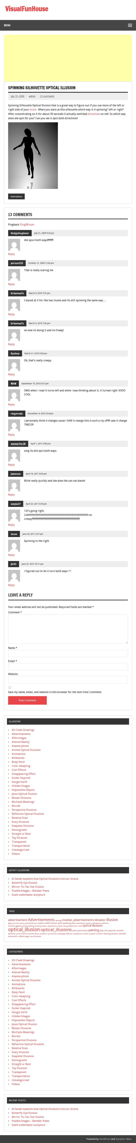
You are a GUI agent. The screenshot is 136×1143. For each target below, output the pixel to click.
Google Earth (19, 782)
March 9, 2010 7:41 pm (39, 293)
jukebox (41, 923)
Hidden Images (21, 786)
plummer (12, 934)
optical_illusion (24, 929)
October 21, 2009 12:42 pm (41, 263)
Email (12, 661)
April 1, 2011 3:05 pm (41, 443)
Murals (16, 805)
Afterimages (19, 738)
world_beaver (35, 936)
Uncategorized (20, 849)
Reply (11, 254)
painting (93, 930)
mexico (89, 923)
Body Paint (18, 762)
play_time (112, 930)
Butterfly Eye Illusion (24, 882)
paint (74, 930)
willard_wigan (24, 936)
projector (43, 934)
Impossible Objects (23, 790)
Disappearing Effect (23, 774)
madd (59, 923)
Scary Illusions (20, 821)
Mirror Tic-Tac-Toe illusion (28, 886)
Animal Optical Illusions (26, 750)
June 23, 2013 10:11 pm (32, 564)
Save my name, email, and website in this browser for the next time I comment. (55, 692)
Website (13, 674)
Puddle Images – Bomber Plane (30, 890)
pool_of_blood (22, 934)
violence (99, 934)
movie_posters (41, 926)
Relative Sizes (20, 817)
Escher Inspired (21, 778)
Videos (16, 853)
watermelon (13, 936)
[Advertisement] (68, 58)
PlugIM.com (27, 224)
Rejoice (69, 934)
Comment (15, 612)
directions (94, 113)
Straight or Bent (21, 833)
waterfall (122, 934)
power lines (34, 934)
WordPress (104, 1139)
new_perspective (70, 926)
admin (32, 96)
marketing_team (69, 923)
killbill (47, 923)
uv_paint (91, 934)
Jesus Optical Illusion (24, 794)
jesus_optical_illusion (28, 923)
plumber (120, 930)
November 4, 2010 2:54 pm (40, 413)
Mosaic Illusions (21, 798)
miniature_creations (100, 923)
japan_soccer (13, 923)
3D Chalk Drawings (23, 730)
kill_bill (54, 923)
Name (12, 648)
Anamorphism (20, 746)
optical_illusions (56, 929)
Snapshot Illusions (23, 825)
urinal (85, 934)
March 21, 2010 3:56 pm (36, 353)
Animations (16, 196)
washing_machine (111, 934)
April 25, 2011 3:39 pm (36, 504)
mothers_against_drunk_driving (21, 926)
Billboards (18, 758)
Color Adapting (21, 766)
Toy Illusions (19, 837)
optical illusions (92, 925)
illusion (112, 919)
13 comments (47, 96)
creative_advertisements (78, 920)
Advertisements (21, 734)
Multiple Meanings (23, 801)
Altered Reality (21, 742)
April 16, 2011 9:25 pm (36, 473)
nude (80, 926)
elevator (100, 920)
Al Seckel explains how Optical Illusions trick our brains (45, 878)
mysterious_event (55, 926)
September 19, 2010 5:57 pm (35, 383)
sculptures (77, 934)
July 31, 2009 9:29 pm (44, 233)
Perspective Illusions (24, 809)
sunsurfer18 (18, 444)
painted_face (82, 930)
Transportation (21, 845)
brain (33, 109)
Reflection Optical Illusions (28, 813)
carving (58, 920)
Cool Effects (19, 770)
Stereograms (19, 829)
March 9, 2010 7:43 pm (39, 323)
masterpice (80, 923)
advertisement (17, 920)
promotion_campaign (57, 934)
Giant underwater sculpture (28, 894)
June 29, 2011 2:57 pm (32, 534)
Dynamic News (123, 1139)
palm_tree (104, 930)
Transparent (19, 841)
